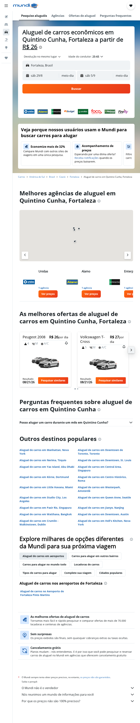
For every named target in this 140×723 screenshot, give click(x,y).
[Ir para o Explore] (6, 47)
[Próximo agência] (127, 255)
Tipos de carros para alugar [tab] (40, 573)
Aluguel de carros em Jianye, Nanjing (101, 507)
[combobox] (42, 56)
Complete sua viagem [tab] (78, 573)
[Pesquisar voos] (6, 16)
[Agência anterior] (25, 255)
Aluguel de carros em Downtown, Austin (103, 514)
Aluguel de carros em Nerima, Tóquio (43, 460)
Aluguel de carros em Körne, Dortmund (44, 477)
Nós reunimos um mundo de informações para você (58, 695)
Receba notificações (87, 158)
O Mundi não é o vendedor (40, 688)
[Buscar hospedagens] (6, 24)
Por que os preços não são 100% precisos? (51, 701)
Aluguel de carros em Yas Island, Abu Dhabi (47, 466)
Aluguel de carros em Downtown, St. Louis (104, 460)
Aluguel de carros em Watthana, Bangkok (46, 514)
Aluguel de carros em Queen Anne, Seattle (104, 497)
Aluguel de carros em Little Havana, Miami (46, 487)
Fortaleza (74, 176)
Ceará (62, 176)
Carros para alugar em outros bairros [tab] (95, 556)
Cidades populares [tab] (110, 573)
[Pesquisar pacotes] (6, 39)
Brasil (52, 176)
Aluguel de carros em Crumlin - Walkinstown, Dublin (39, 522)
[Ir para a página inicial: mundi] (25, 5)
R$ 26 (29, 47)
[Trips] (6, 58)
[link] (48, 294)
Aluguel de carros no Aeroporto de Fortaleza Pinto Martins (42, 593)
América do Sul (37, 176)
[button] (6, 6)
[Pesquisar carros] (6, 32)
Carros (21, 176)
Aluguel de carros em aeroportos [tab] (43, 556)
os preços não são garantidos (95, 677)
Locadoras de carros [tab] (86, 564)
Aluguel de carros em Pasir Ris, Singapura (45, 507)
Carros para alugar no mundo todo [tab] (44, 564)
